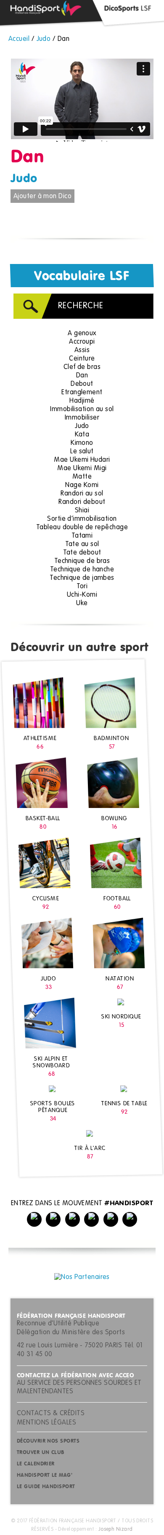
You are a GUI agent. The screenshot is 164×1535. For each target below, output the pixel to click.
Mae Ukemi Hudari (82, 460)
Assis (82, 350)
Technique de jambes (82, 578)
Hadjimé (81, 401)
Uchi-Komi (82, 595)
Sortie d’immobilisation (81, 519)
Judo (24, 179)
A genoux (82, 333)
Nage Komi (81, 485)
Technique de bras (82, 561)
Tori (82, 586)
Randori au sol (82, 493)
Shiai (82, 510)
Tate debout (82, 552)
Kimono (82, 443)
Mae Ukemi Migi (81, 468)
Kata (82, 434)
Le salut (82, 451)
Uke (81, 603)
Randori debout (81, 502)
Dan (82, 375)
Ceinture (82, 358)
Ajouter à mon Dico (42, 196)
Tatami (82, 536)
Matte (82, 477)
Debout (82, 384)
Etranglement (81, 392)
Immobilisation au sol (82, 409)
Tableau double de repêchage (82, 527)
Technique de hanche (82, 569)
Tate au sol (82, 544)
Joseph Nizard (115, 1529)
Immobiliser (82, 418)
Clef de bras (82, 367)
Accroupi (82, 342)
